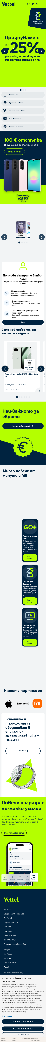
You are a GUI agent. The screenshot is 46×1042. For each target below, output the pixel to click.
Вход (23, 322)
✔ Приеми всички (23, 1022)
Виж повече (7, 1016)
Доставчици (10, 939)
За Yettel (8, 918)
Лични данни (14, 1039)
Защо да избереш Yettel (15, 914)
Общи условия (3, 1039)
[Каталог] (9, 4)
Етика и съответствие (15, 944)
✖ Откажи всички (23, 1029)
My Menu (8, 954)
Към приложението (14, 832)
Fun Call (7, 958)
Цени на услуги (11, 962)
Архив (6, 967)
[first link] (11, 899)
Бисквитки (26, 1038)
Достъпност (10, 935)
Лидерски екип (11, 922)
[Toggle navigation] (39, 4)
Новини (7, 926)
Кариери (8, 931)
